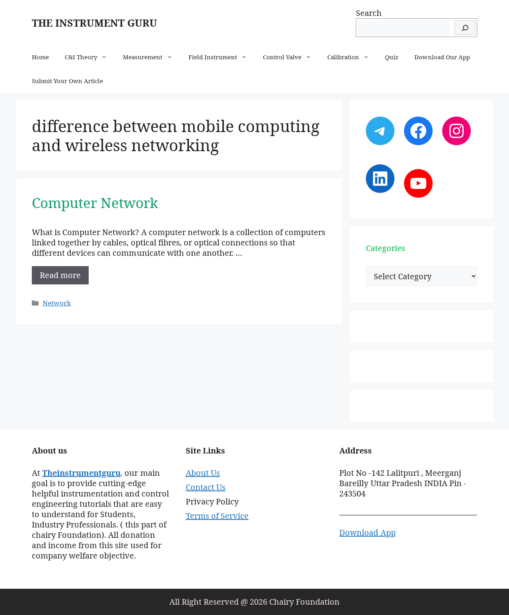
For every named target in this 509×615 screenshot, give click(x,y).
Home (40, 57)
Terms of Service (217, 515)
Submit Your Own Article (67, 81)
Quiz (391, 57)
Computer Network (95, 202)
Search (369, 13)
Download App (367, 532)
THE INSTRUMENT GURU (94, 22)
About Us (203, 472)
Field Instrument (212, 57)
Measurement (142, 57)
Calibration (343, 57)
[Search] (465, 27)
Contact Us (205, 487)
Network (57, 303)
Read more (60, 275)
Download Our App (442, 57)
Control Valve (282, 57)
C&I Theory (81, 57)
